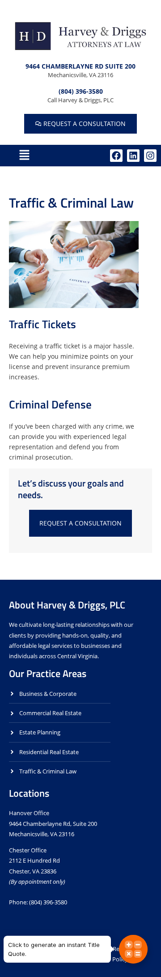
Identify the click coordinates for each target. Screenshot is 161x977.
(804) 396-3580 (81, 91)
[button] (24, 155)
